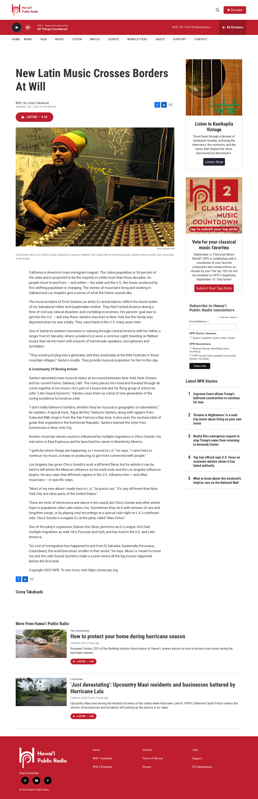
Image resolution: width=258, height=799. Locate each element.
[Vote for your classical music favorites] (214, 205)
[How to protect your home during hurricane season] (41, 643)
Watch (95, 39)
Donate (236, 10)
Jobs (195, 750)
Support (197, 758)
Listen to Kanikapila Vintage (214, 126)
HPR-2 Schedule (102, 767)
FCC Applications (202, 767)
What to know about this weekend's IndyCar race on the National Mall (217, 480)
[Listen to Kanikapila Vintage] (214, 87)
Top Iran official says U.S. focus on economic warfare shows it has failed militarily (216, 461)
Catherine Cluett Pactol (82, 697)
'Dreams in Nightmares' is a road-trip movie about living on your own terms (217, 419)
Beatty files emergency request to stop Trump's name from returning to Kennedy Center (216, 440)
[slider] (34, 27)
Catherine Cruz (78, 643)
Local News (76, 679)
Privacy (146, 767)
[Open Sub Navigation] (34, 39)
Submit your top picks (214, 288)
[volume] (28, 27)
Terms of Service (152, 758)
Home (16, 39)
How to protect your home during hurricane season (127, 636)
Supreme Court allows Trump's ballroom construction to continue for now (216, 398)
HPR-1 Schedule (102, 758)
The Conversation (79, 630)
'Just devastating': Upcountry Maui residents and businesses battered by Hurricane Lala (152, 688)
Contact (147, 750)
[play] (17, 27)
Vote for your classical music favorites (214, 244)
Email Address (199, 321)
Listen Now (214, 162)
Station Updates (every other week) (213, 337)
